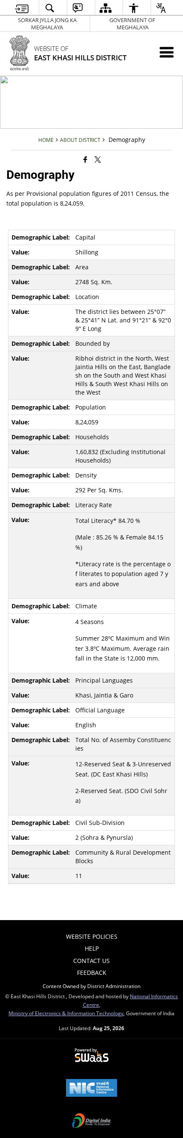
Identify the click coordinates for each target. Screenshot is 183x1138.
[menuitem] (22, 8)
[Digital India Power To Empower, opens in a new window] (91, 1121)
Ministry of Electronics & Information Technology (66, 1013)
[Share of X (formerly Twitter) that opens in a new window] (97, 159)
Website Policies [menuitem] (91, 936)
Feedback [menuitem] (91, 973)
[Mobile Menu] (166, 52)
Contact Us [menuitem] (91, 961)
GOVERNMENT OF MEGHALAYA (132, 23)
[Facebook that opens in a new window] (85, 159)
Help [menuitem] (92, 948)
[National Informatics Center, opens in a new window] (91, 1089)
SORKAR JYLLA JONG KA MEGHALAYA (47, 23)
